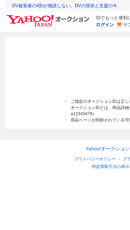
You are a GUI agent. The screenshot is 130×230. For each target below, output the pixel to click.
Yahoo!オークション (108, 148)
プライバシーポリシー (95, 159)
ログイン (105, 24)
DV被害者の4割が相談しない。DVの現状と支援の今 (64, 5)
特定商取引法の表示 (110, 166)
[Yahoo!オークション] (49, 17)
